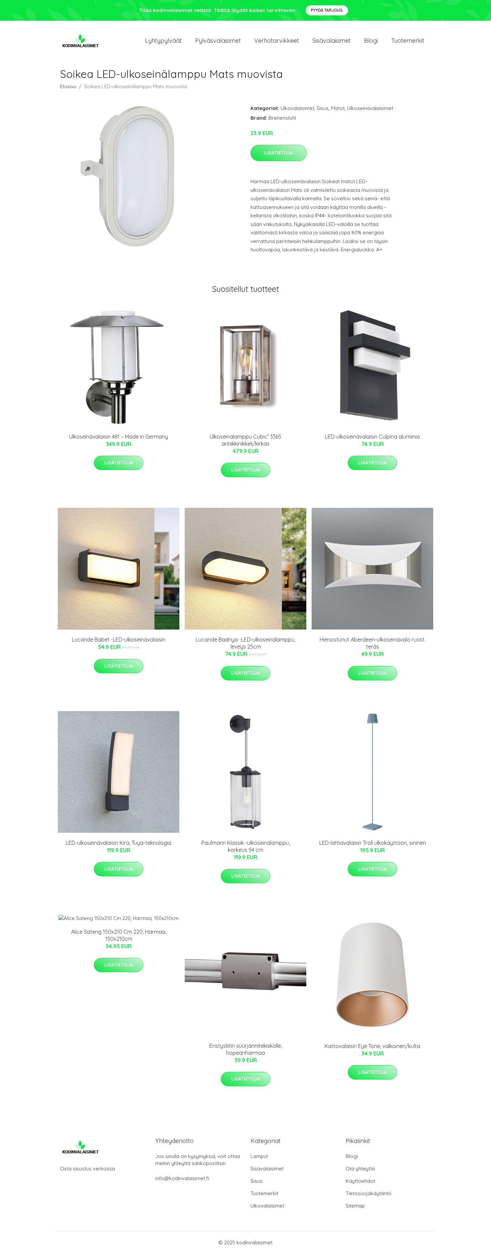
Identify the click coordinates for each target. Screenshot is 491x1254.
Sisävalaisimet (331, 40)
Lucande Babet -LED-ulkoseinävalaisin (118, 639)
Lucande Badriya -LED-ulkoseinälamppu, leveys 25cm (245, 643)
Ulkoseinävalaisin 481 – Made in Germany (118, 436)
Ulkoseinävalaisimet (370, 108)
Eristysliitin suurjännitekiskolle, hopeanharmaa (245, 1049)
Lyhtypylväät (163, 40)
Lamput (259, 1156)
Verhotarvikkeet (276, 40)
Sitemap (355, 1206)
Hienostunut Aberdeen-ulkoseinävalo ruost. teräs (373, 643)
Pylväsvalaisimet (218, 40)
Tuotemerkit (407, 40)
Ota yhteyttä (360, 1168)
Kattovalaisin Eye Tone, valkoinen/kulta (372, 1046)
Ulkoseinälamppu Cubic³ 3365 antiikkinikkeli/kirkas (245, 440)
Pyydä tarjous (327, 10)
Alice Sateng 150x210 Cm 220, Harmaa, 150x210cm (118, 935)
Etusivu (68, 86)
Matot (338, 108)
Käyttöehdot (360, 1181)
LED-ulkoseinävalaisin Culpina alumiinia (372, 436)
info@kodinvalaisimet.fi (182, 1178)
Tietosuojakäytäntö (368, 1193)
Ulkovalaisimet (297, 108)
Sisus (323, 108)
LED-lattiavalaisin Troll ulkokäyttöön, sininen (372, 842)
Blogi (371, 40)
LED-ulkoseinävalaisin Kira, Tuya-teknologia (118, 842)
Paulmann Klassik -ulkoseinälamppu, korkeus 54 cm (245, 846)
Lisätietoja (278, 153)
